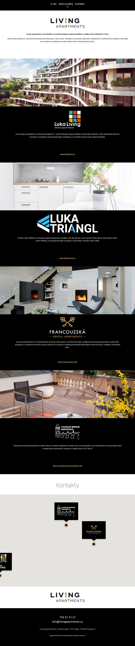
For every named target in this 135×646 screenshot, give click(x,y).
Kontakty (79, 4)
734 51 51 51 (67, 617)
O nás (54, 4)
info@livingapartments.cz (67, 621)
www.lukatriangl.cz (67, 258)
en (67, 7)
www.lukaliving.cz (67, 154)
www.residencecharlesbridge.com (67, 466)
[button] (94, 533)
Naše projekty (66, 4)
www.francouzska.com (67, 362)
